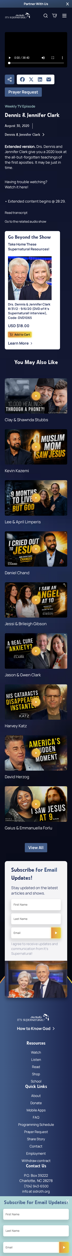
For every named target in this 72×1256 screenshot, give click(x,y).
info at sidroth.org (36, 1191)
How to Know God (33, 1028)
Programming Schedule (36, 1124)
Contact (36, 1146)
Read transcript (16, 212)
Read (36, 1066)
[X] (31, 79)
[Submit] (56, 932)
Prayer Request (23, 92)
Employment (36, 1153)
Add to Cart (22, 334)
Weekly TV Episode (20, 106)
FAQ (36, 1117)
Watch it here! (16, 187)
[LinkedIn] (40, 79)
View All (36, 847)
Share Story (36, 1139)
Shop (36, 1074)
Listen (36, 1059)
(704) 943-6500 (36, 1186)
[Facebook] (22, 79)
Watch (36, 1052)
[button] (67, 4)
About (36, 1095)
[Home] (17, 15)
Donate (36, 1103)
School (36, 1081)
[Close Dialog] (67, 1200)
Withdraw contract (36, 1160)
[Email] (48, 79)
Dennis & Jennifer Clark (22, 134)
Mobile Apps (36, 1110)
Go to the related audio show (25, 221)
